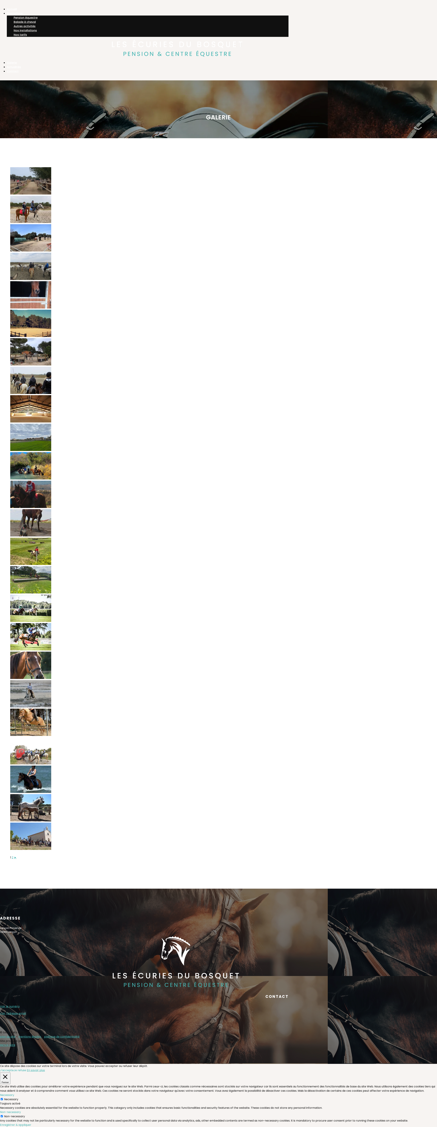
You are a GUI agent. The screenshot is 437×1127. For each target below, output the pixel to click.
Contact (13, 71)
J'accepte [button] (7, 1070)
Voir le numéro (10, 1006)
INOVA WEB (7, 1045)
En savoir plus (36, 1070)
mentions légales (30, 1037)
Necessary (11, 1099)
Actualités (14, 67)
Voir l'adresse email (13, 1013)
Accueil (12, 9)
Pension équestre (26, 18)
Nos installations (25, 30)
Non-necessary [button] (10, 1112)
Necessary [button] (7, 1095)
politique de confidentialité (62, 1037)
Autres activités (25, 26)
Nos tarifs (20, 35)
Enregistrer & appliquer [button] (15, 1125)
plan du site (7, 1037)
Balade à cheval (25, 22)
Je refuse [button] (20, 1070)
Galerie (12, 63)
